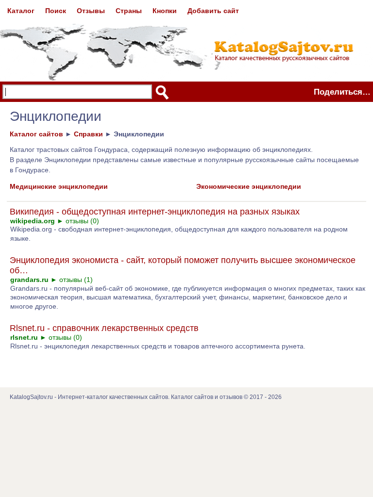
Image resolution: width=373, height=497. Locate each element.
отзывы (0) (82, 221)
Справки (88, 134)
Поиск (55, 11)
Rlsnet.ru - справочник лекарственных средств (104, 328)
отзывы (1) (76, 279)
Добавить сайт (213, 11)
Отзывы (91, 11)
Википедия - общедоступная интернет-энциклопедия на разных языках (155, 211)
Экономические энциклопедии (248, 186)
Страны (129, 11)
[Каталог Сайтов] (179, 38)
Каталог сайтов (36, 134)
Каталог (20, 11)
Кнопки (165, 11)
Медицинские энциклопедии (59, 186)
